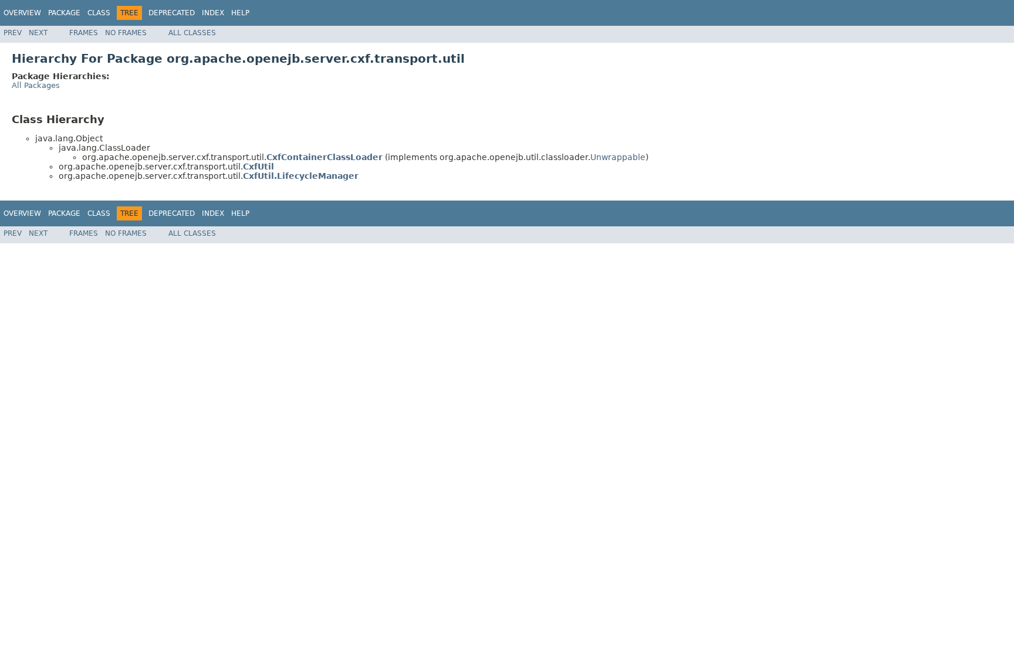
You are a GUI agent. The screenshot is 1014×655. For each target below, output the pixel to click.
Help (240, 13)
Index (213, 13)
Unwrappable (617, 157)
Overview (22, 13)
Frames (83, 33)
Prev (13, 33)
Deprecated (171, 13)
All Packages (36, 85)
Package (64, 13)
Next (38, 33)
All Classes (192, 33)
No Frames (126, 33)
